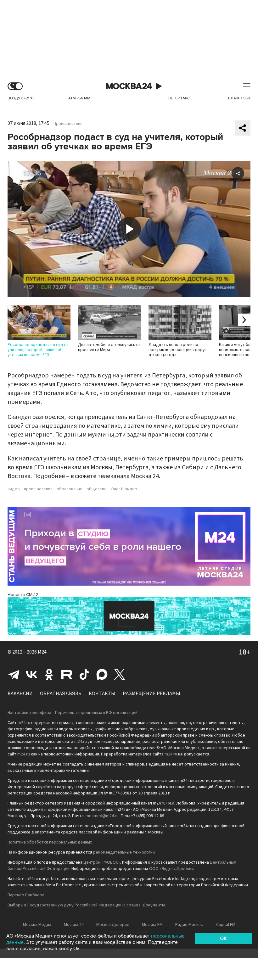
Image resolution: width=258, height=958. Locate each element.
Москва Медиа (37, 925)
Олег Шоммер (124, 489)
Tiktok (84, 674)
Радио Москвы (189, 925)
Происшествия (67, 123)
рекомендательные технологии (124, 852)
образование (69, 489)
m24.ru (24, 723)
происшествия (38, 489)
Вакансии (20, 693)
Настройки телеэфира (29, 713)
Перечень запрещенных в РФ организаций (96, 713)
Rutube (66, 674)
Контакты (102, 693)
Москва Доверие (112, 925)
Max (102, 674)
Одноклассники (49, 674)
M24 (42, 652)
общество (97, 489)
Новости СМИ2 (23, 594)
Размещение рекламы (151, 693)
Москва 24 (129, 86)
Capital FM (225, 925)
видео (14, 489)
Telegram (14, 674)
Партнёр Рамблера (26, 895)
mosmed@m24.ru (102, 816)
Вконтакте (31, 674)
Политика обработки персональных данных (50, 842)
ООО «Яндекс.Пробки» (171, 869)
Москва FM (152, 925)
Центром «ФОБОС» (101, 862)
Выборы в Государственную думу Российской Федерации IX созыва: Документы (86, 905)
